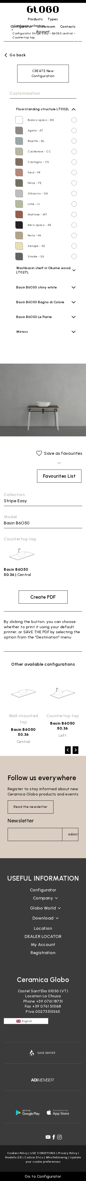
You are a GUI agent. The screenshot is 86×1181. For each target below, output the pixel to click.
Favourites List (59, 476)
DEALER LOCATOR (43, 936)
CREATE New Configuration (43, 73)
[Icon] (43, 1053)
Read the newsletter (31, 807)
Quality (43, 911)
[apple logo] (58, 1112)
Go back (18, 55)
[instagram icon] (59, 1137)
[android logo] (27, 1112)
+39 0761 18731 (49, 1001)
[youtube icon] (48, 1137)
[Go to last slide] (68, 750)
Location (43, 928)
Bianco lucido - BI (40, 292)
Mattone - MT (37, 214)
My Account (43, 944)
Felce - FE (35, 183)
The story (43, 901)
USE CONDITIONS (42, 1153)
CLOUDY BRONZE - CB (43, 277)
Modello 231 (13, 1157)
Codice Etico (33, 1157)
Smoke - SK (36, 256)
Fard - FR (34, 172)
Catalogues (43, 922)
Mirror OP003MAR (31, 343)
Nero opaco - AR (39, 225)
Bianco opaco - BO (41, 120)
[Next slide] (75, 750)
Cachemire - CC (39, 151)
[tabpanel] (23, 709)
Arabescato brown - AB (44, 322)
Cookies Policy (17, 1153)
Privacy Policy (67, 1153)
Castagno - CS (38, 162)
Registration (43, 952)
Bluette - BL (36, 141)
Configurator (43, 890)
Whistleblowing (57, 1157)
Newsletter (21, 820)
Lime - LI (34, 204)
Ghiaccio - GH (38, 193)
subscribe (73, 834)
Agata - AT (35, 130)
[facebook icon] (53, 1137)
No (20, 335)
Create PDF (43, 597)
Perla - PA (34, 235)
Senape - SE (36, 246)
